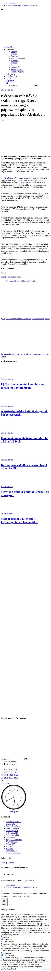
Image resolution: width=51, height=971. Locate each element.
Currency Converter (7, 863)
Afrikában (8, 178)
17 (5, 775)
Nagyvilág (15, 61)
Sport (13, 65)
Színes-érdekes (17, 69)
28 (15, 778)
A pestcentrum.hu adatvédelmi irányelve (21, 5)
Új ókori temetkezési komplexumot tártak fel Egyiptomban (23, 386)
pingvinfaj (28, 178)
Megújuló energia (18, 58)
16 (2, 775)
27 (12, 778)
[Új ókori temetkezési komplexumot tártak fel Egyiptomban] (10, 377)
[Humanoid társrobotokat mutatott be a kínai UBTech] (10, 431)
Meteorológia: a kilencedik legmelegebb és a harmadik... (19, 520)
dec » (8, 783)
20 (12, 775)
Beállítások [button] (17, 896)
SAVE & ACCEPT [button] (8, 969)
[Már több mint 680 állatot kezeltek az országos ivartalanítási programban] (10, 484)
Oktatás (14, 63)
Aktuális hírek (11, 76)
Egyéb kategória (17, 72)
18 (7, 775)
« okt (3, 783)
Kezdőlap (9, 47)
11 (7, 772)
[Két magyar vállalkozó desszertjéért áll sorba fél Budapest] (10, 457)
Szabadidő (15, 67)
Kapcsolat (10, 81)
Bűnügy (14, 52)
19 (10, 775)
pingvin (10, 277)
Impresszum (10, 3)
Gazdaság (15, 56)
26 (10, 778)
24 (5, 778)
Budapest (14, 812)
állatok (3, 277)
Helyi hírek (10, 74)
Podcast (9, 78)
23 (2, 778)
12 (10, 772)
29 (17, 778)
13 (12, 772)
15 (17, 772)
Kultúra (14, 54)
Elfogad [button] (27, 896)
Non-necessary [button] (7, 953)
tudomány (17, 277)
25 (7, 778)
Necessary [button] (5, 937)
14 (15, 772)
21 (15, 775)
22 (17, 775)
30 (2, 780)
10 (5, 772)
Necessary (8, 939)
